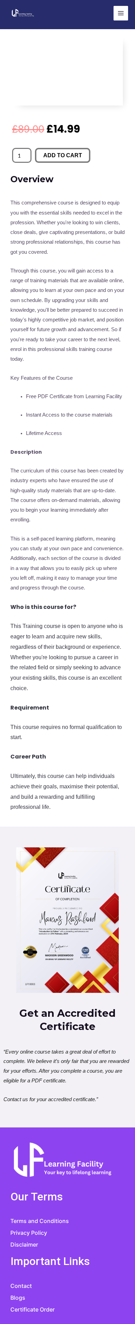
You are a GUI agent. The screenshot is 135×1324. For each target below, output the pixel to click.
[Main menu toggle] (121, 13)
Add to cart (62, 155)
